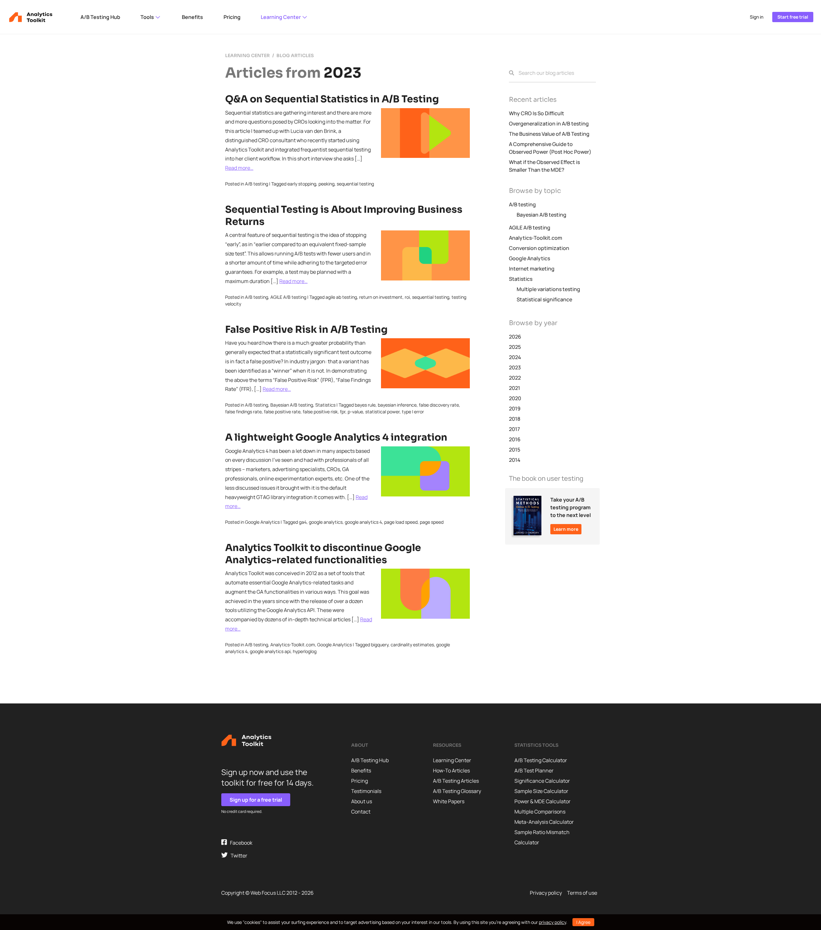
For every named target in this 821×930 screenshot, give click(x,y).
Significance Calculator (542, 780)
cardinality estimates (412, 645)
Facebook (239, 842)
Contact (360, 811)
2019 (515, 408)
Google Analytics (262, 522)
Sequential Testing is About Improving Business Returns (343, 215)
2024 (515, 357)
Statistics (325, 405)
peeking (326, 184)
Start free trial (792, 17)
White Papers (448, 801)
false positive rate (282, 412)
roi (407, 297)
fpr (342, 412)
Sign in (756, 17)
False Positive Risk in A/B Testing (306, 329)
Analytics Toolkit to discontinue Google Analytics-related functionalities (323, 554)
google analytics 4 (363, 522)
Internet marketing (531, 268)
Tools (147, 17)
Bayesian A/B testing (291, 405)
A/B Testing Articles (456, 780)
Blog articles (295, 55)
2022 (515, 377)
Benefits (192, 17)
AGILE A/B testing (288, 297)
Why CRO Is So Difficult (536, 113)
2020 (515, 398)
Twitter (237, 855)
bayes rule (365, 405)
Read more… (239, 167)
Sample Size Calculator (541, 791)
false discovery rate (439, 405)
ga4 (303, 522)
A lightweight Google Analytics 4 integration (336, 437)
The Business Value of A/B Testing (549, 133)
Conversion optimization (539, 248)
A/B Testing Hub (100, 17)
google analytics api (270, 651)
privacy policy (552, 922)
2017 (514, 429)
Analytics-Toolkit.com (292, 645)
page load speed (401, 522)
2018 (514, 418)
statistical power (382, 412)
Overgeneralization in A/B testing (549, 123)
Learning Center (281, 17)
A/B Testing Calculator (540, 760)
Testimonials (366, 791)
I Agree (583, 922)
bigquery (379, 645)
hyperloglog (305, 651)
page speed (432, 522)
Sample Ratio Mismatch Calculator (542, 837)
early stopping (301, 184)
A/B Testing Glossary (457, 791)
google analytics (326, 522)
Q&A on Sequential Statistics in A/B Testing (332, 99)
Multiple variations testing (548, 289)
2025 (515, 346)
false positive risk (320, 412)
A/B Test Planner (534, 770)
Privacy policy (546, 892)
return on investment (380, 297)
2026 (515, 336)
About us (361, 801)
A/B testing (256, 184)
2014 (515, 459)
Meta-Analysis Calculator (544, 821)
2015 (514, 449)
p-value (355, 412)
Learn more (566, 529)
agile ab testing (341, 297)
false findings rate (243, 412)
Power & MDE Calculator (542, 801)
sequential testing (355, 184)
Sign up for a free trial (256, 799)
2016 (515, 439)
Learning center (247, 55)
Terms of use (582, 892)
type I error (413, 412)
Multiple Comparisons (539, 811)
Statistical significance (544, 299)
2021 (514, 388)
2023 (515, 367)
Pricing (232, 17)
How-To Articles (451, 770)
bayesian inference (397, 405)
